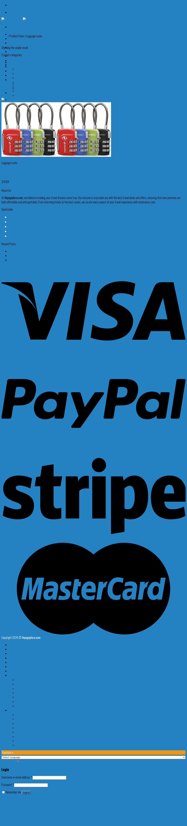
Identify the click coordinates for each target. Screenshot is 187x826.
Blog (11, 671)
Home (4, 36)
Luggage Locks (24, 91)
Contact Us (15, 222)
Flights (13, 38)
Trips (12, 666)
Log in (26, 792)
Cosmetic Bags (24, 84)
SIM (18, 741)
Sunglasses (15, 75)
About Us (14, 217)
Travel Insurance (24, 728)
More (12, 710)
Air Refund (21, 719)
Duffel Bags (22, 69)
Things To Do (16, 51)
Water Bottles (23, 95)
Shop (12, 675)
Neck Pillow (14, 71)
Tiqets (19, 736)
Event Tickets (23, 723)
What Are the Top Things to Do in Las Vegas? (32, 255)
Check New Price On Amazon (16, 186)
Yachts (19, 732)
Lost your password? (12, 799)
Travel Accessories (19, 79)
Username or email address (16, 777)
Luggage (13, 66)
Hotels (13, 43)
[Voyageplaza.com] (22, 19)
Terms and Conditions (20, 236)
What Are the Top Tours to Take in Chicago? (32, 251)
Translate (26, 761)
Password (7, 785)
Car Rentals (16, 658)
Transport (21, 745)
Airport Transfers (25, 714)
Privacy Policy (17, 226)
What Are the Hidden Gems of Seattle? (29, 260)
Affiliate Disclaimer (19, 231)
